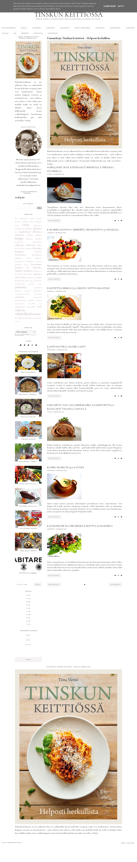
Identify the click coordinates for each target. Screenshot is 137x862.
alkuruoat (37, 231)
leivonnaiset (36, 264)
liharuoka (37, 267)
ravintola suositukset (33, 291)
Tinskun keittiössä (68, 14)
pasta (32, 281)
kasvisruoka (20, 254)
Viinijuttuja (38, 33)
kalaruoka (37, 248)
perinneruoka (20, 284)
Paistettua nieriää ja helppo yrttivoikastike (78, 288)
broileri (30, 235)
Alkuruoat (50, 28)
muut (17, 277)
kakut (39, 245)
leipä (26, 265)
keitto (29, 258)
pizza (40, 284)
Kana (32, 222)
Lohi (16, 225)
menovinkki (27, 274)
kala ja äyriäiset (25, 248)
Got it (121, 6)
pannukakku (19, 281)
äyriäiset (18, 321)
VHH (25, 225)
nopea (24, 277)
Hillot (32, 219)
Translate (33, 335)
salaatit (31, 300)
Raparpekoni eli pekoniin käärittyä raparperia (80, 526)
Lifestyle (38, 222)
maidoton (28, 270)
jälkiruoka (30, 245)
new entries (54, 584)
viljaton (20, 310)
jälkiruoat (19, 245)
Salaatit (5, 33)
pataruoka (38, 281)
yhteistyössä (37, 318)
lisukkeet (19, 270)
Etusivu (24, 28)
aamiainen (37, 225)
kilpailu (38, 258)
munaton (37, 274)
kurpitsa (39, 261)
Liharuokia (130, 28)
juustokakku (37, 242)
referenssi (19, 297)
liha (27, 268)
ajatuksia (28, 228)
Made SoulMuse (127, 843)
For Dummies (21, 218)
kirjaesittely (19, 261)
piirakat (31, 284)
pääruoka (20, 287)
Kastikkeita (100, 28)
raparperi (18, 291)
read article (54, 220)
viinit (39, 306)
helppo (19, 238)
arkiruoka (19, 235)
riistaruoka (38, 297)
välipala (21, 318)
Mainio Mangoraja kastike (65, 467)
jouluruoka (19, 242)
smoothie (31, 304)
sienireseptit (19, 304)
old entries (115, 584)
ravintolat (38, 294)
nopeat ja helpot (35, 277)
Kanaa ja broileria (82, 28)
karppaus (19, 251)
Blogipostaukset (9, 28)
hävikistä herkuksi (34, 239)
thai (40, 304)
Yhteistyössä (53, 33)
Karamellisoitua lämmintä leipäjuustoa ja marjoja (83, 229)
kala (16, 248)
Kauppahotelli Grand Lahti (66, 346)
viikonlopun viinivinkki (25, 307)
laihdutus (18, 265)
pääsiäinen (38, 288)
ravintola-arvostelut (22, 294)
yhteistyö (28, 318)
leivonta (18, 267)
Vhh (15, 33)
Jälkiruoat (36, 28)
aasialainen (19, 228)
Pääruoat (25, 33)
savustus (39, 300)
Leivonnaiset (115, 28)
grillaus (39, 235)
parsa (27, 281)
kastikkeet (38, 252)
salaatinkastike (20, 300)
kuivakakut (30, 261)
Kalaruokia (64, 28)
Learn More (110, 6)
